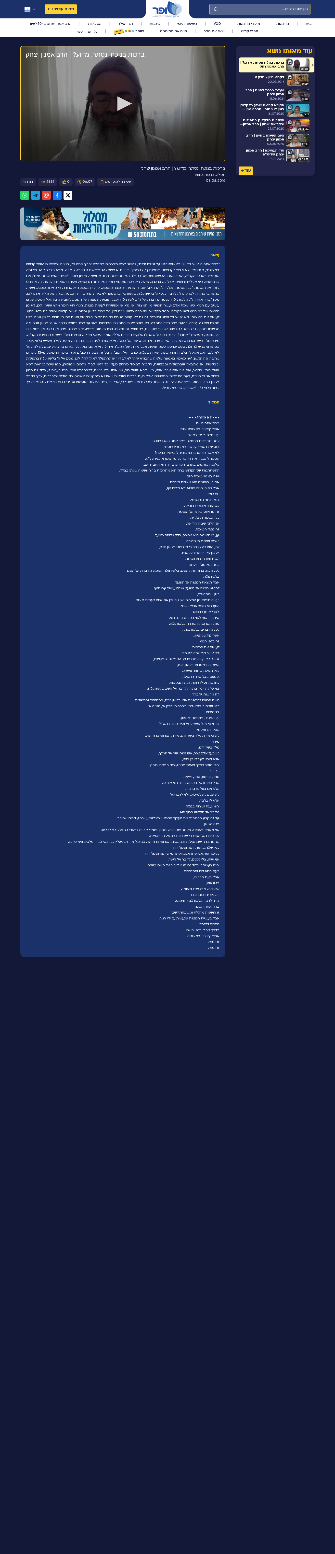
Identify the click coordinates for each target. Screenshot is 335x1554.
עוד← (246, 171)
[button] (123, 103)
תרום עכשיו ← (61, 9)
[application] (123, 103)
